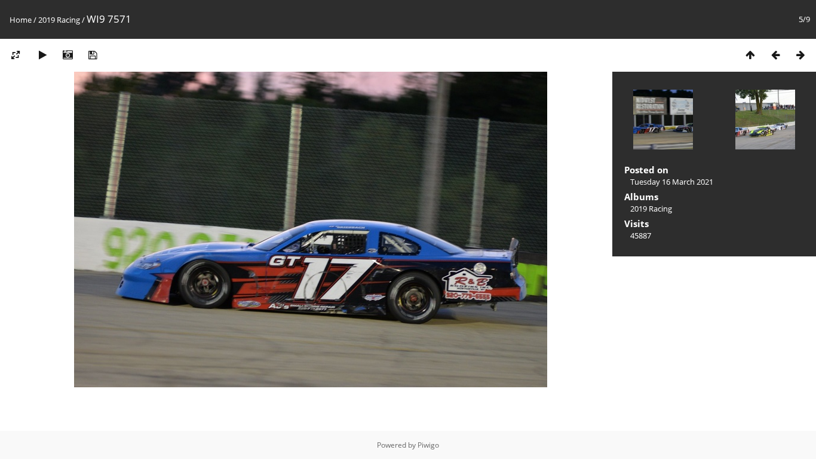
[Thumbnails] (750, 55)
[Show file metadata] (67, 55)
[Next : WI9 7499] (800, 55)
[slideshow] (42, 55)
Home (21, 19)
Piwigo (428, 445)
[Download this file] (92, 55)
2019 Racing (59, 19)
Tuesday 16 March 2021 (671, 181)
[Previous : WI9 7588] (775, 55)
